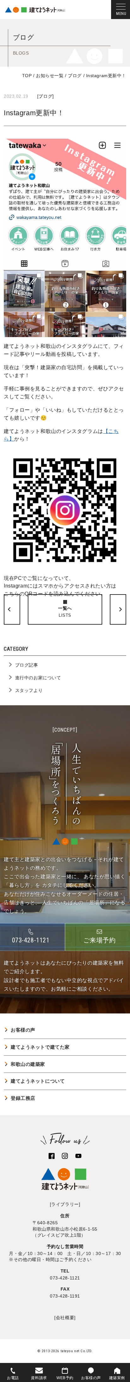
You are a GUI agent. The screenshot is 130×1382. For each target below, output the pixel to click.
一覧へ (65, 612)
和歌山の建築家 (28, 1064)
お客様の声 (23, 1030)
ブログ (45, 96)
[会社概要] (64, 1317)
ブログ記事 (26, 665)
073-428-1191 (65, 1296)
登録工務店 (23, 1098)
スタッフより (29, 690)
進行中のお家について (38, 677)
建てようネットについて (38, 1081)
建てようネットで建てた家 (40, 1047)
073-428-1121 (65, 1277)
